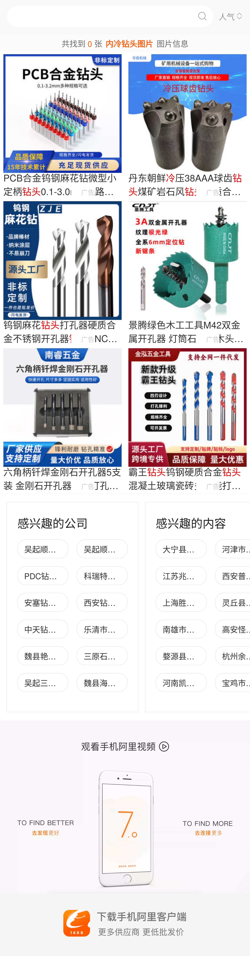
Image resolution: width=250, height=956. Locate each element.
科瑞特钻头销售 (111, 575)
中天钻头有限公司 (56, 629)
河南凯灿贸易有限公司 (202, 682)
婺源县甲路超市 (190, 656)
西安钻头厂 (103, 602)
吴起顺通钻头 (107, 549)
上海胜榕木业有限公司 (202, 602)
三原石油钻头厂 (111, 656)
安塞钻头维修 (48, 602)
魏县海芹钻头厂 (111, 682)
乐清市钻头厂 (107, 629)
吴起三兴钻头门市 (56, 682)
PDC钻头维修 (48, 575)
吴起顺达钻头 (48, 549)
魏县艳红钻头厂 (52, 656)
